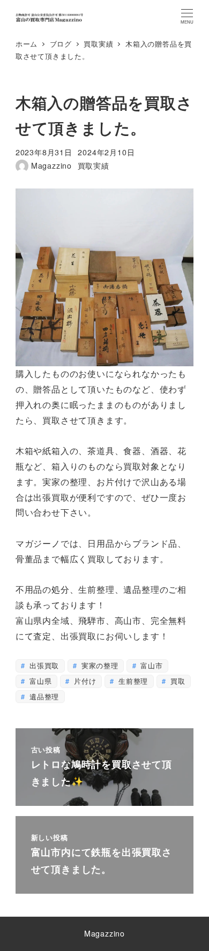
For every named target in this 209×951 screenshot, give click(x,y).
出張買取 (43, 665)
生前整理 (132, 681)
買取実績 (93, 165)
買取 (176, 681)
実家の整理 (98, 665)
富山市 (150, 665)
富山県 (39, 681)
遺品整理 (43, 696)
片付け (83, 681)
